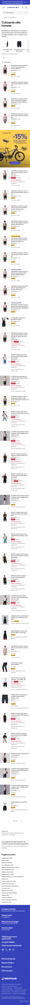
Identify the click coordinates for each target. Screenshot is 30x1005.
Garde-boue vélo (6, 902)
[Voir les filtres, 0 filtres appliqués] (4, 58)
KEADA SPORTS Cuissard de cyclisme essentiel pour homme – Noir (19, 696)
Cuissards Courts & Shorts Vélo (19, 50)
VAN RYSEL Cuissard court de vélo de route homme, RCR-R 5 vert (20, 254)
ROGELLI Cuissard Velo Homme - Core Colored (20, 754)
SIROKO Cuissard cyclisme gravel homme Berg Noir (19, 576)
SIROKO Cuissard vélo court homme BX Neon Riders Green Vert (19, 535)
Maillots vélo (5, 860)
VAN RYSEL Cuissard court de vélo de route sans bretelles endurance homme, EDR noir (19, 100)
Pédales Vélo (5, 895)
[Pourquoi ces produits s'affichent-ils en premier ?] (2, 62)
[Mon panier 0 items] (26, 7)
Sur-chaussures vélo (7, 865)
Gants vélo (5, 879)
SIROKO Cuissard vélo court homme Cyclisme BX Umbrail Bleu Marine (19, 356)
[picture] (5, 70)
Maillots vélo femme (7, 890)
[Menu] (3, 7)
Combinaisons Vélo (7, 858)
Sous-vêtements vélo (8, 869)
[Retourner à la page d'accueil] (13, 7)
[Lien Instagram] (13, 949)
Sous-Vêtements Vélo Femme (10, 886)
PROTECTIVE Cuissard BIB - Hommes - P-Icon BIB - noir (18, 678)
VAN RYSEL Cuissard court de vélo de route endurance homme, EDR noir (19, 67)
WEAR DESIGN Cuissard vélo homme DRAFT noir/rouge (19, 631)
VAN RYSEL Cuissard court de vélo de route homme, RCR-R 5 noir (20, 83)
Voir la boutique (15, 162)
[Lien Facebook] (3, 949)
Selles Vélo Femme (7, 862)
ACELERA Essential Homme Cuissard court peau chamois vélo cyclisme (19, 378)
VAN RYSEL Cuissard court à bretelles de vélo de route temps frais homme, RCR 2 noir (20, 398)
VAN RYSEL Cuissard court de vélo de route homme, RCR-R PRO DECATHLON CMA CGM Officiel (19, 335)
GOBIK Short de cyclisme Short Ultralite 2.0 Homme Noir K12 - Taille (20, 617)
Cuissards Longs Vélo (7, 50)
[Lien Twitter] (6, 949)
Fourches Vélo (6, 888)
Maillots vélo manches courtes (10, 867)
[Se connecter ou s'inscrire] (23, 7)
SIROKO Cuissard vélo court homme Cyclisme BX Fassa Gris (20, 412)
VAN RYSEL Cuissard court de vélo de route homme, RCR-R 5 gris (20, 115)
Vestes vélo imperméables (9, 893)
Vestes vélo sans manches (9, 900)
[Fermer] (27, 2)
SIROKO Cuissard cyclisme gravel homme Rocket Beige (19, 734)
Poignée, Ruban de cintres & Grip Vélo (12, 876)
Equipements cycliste (8, 874)
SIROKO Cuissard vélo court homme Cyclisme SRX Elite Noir (20, 714)
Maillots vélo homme (7, 872)
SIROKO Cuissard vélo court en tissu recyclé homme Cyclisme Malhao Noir (20, 555)
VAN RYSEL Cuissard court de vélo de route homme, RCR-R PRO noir (19, 172)
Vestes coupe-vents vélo (9, 881)
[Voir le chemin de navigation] (2, 17)
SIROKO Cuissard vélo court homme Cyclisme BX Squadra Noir (19, 514)
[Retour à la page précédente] (9, 821)
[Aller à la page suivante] (21, 821)
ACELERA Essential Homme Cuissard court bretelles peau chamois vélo (19, 597)
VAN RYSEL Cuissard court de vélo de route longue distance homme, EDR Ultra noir (19, 222)
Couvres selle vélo (7, 897)
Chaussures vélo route (8, 883)
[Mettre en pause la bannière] (24, 2)
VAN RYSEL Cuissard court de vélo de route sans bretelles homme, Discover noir (19, 207)
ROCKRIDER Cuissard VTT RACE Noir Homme (18, 318)
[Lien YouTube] (10, 949)
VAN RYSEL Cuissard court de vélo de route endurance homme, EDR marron (19, 287)
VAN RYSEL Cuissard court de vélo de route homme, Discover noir (20, 192)
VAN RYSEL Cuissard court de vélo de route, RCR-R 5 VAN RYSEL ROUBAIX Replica (19, 273)
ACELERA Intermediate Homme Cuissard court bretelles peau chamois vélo (20, 433)
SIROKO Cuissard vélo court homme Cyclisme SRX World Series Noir (19, 475)
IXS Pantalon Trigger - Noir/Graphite (17, 663)
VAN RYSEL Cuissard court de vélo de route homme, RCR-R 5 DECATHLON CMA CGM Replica (20, 306)
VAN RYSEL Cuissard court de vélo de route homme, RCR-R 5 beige (20, 647)
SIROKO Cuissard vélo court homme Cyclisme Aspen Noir (19, 454)
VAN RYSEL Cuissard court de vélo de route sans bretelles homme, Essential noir (19, 239)
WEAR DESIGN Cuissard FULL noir (19, 802)
